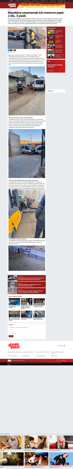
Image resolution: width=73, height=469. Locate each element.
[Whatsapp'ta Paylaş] (13, 50)
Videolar (32, 3)
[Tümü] (63, 61)
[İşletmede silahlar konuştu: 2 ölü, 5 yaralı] (26, 314)
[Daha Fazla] (15, 50)
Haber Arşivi (55, 355)
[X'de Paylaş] (11, 50)
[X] (60, 346)
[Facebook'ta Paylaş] (9, 50)
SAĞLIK (57, 5)
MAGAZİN (53, 5)
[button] (64, 5)
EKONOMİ (38, 5)
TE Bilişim (63, 360)
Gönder (11, 336)
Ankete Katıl (50, 70)
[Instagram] (62, 346)
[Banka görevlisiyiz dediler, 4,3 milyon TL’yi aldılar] (39, 301)
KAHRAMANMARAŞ (25, 5)
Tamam (8, 364)
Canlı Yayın (39, 3)
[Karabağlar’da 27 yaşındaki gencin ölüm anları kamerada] (14, 301)
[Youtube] (64, 346)
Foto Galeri (25, 3)
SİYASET (47, 5)
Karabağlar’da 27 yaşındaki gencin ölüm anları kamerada (14, 306)
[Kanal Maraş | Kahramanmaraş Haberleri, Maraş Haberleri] (12, 5)
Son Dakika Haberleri (41, 355)
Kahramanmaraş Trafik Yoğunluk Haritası (58, 353)
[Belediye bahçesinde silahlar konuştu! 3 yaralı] (39, 314)
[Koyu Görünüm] (59, 3)
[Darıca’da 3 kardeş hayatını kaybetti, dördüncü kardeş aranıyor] (14, 314)
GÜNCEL (32, 5)
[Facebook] (58, 346)
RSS (10, 360)
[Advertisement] (56, 81)
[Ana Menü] (64, 3)
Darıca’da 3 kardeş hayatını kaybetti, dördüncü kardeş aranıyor (14, 319)
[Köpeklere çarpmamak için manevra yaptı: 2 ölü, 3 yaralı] (27, 38)
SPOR (43, 5)
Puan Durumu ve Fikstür (13, 355)
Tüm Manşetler (26, 355)
